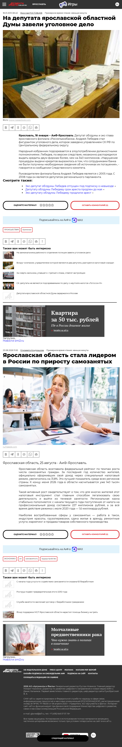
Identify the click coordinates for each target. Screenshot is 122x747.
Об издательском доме (35, 670)
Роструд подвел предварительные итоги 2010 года (42, 592)
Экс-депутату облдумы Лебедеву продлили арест (58, 192)
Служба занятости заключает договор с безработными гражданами (50, 602)
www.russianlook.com (20, 120)
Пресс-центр (56, 670)
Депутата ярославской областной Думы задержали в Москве (47, 293)
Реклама (68, 670)
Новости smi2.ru (13, 340)
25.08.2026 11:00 (10, 350)
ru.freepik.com (10, 447)
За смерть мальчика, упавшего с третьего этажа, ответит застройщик (51, 273)
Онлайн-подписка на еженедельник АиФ (44, 674)
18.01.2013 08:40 (10, 13)
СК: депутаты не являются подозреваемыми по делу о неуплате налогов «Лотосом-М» (59, 283)
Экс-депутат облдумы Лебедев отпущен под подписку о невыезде (69, 186)
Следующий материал (63, 738)
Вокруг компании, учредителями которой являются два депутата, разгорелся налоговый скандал (65, 263)
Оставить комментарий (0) (95, 205)
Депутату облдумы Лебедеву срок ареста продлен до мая (63, 189)
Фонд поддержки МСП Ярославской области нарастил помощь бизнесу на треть (57, 612)
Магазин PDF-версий (86, 670)
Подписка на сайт (76, 674)
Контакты (93, 674)
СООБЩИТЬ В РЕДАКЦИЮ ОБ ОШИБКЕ (41, 677)
